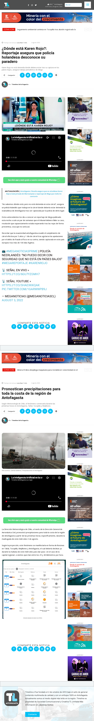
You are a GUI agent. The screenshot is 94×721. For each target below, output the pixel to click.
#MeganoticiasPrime (22, 251)
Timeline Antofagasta (20, 84)
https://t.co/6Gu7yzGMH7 (21, 274)
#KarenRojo (38, 263)
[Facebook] (28, 5)
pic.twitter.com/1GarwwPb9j (24, 289)
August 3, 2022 (12, 300)
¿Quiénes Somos (46, 705)
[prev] (86, 29)
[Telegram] (47, 326)
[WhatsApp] (33, 75)
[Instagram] (32, 5)
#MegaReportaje (15, 263)
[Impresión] (50, 75)
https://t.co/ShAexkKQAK (21, 285)
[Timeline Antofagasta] (5, 84)
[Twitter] (36, 5)
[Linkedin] (39, 75)
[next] (90, 29)
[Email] (44, 75)
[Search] (79, 5)
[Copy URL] (53, 326)
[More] (56, 75)
